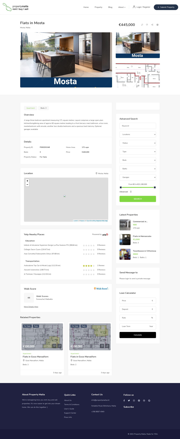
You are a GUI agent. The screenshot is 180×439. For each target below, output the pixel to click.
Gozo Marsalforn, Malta (34, 360)
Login (139, 7)
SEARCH (138, 199)
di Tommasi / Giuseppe (33, 274)
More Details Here (31, 307)
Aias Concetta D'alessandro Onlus (37, 254)
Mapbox (82, 221)
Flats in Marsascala (142, 236)
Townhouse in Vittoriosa (144, 251)
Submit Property (167, 7)
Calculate (138, 335)
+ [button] (27, 180)
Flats (36, 326)
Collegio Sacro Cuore (32, 249)
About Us (68, 400)
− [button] (27, 184)
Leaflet (76, 221)
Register (146, 7)
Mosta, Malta (25, 27)
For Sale (43, 157)
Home (86, 7)
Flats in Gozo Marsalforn (35, 356)
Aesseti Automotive (31, 270)
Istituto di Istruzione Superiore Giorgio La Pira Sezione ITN (46, 245)
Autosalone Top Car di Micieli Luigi (37, 265)
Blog (110, 7)
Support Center (70, 413)
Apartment (30, 108)
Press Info (68, 417)
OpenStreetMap (91, 221)
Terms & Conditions (71, 404)
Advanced (124, 192)
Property (98, 7)
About (121, 7)
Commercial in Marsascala (139, 223)
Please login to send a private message (135, 278)
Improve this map (102, 221)
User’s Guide (69, 409)
